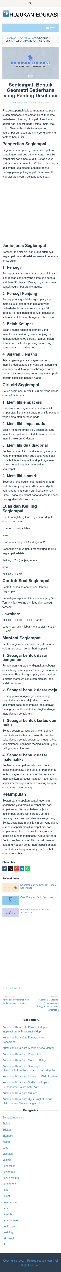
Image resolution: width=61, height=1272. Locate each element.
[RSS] (30, 3)
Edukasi (7, 1129)
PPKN (6, 1196)
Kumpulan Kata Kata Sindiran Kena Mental (28, 1048)
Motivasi (7, 1153)
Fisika (6, 1141)
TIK (4, 1244)
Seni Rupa (8, 1226)
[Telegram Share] (22, 868)
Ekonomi (7, 1135)
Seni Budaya (10, 1220)
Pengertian (17, 987)
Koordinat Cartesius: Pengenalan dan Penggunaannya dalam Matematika (48, 1003)
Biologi (6, 1123)
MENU (53, 27)
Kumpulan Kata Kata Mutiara (19, 1093)
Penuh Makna (10, 1178)
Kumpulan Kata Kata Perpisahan (21, 1054)
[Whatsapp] (27, 868)
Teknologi (8, 1238)
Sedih (5, 1208)
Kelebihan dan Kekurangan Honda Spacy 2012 (38, 886)
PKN (5, 1190)
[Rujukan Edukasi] (30, 13)
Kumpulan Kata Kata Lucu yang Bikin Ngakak (29, 1076)
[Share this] (4, 868)
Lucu (5, 1147)
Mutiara (7, 1160)
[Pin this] (16, 868)
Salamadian (9, 1202)
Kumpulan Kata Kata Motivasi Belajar (24, 1060)
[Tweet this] (10, 868)
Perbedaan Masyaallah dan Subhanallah (34, 911)
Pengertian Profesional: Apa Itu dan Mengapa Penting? (15, 1000)
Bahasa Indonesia (13, 1117)
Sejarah (7, 1214)
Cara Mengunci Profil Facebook (36, 897)
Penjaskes (8, 1172)
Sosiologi (8, 1232)
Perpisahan (9, 1184)
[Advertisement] (30, 211)
